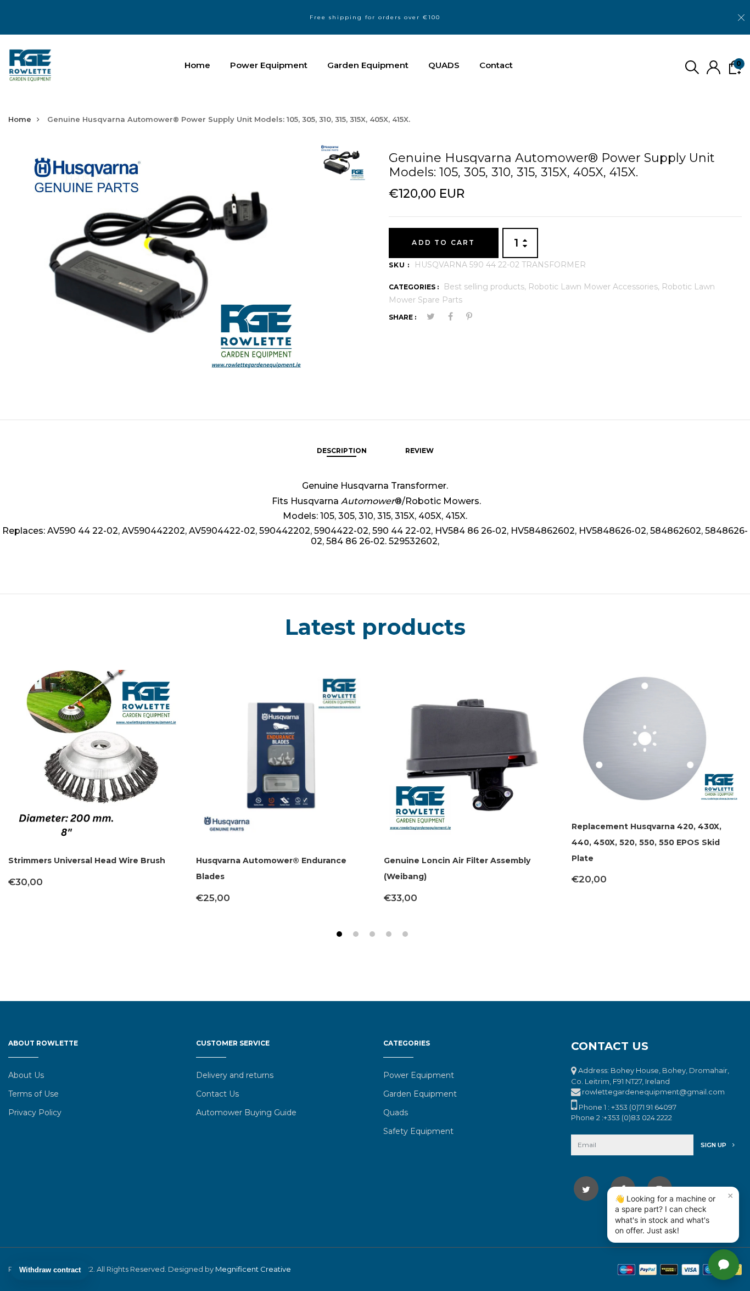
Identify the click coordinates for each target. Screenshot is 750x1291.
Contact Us (217, 1094)
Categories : (414, 287)
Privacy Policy (34, 1112)
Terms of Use (33, 1094)
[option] (158, 262)
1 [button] (340, 935)
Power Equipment (268, 65)
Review (419, 450)
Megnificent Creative (253, 1269)
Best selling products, (486, 287)
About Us (26, 1075)
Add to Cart (443, 242)
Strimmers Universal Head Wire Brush (86, 860)
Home (197, 65)
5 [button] (406, 935)
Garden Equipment (367, 65)
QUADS (444, 65)
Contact (496, 65)
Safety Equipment (418, 1131)
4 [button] (390, 935)
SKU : (399, 265)
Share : (402, 317)
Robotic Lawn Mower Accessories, (595, 287)
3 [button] (373, 935)
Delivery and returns (234, 1075)
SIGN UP (714, 1145)
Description (342, 450)
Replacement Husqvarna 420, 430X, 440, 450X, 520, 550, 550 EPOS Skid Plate (646, 842)
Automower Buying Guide (246, 1112)
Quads (395, 1112)
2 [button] (357, 935)
